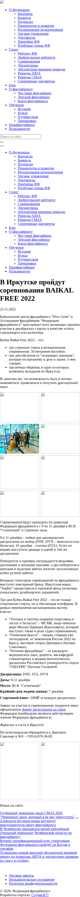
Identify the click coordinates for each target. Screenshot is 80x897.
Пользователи (19, 129)
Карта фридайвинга (33, 101)
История (24, 109)
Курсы (23, 113)
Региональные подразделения (40, 30)
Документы (26, 37)
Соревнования (29, 61)
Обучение (16, 105)
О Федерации (19, 10)
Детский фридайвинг (34, 97)
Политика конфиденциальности (33, 883)
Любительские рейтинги (36, 57)
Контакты (25, 14)
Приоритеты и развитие (36, 26)
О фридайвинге (21, 89)
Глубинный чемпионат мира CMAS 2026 (31, 813)
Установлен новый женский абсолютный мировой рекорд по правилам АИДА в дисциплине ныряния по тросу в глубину (39, 856)
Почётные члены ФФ (34, 45)
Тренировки (27, 121)
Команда (24, 18)
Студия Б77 (40, 895)
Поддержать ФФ (12, 868)
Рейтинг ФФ (27, 53)
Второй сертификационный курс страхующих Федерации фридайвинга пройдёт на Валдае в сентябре (35, 845)
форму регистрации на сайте (44, 709)
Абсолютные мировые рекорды (41, 69)
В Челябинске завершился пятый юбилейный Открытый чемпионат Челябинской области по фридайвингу (36, 833)
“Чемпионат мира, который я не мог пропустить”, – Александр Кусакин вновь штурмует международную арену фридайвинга (39, 821)
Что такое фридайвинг (35, 93)
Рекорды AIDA (29, 73)
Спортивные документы (36, 81)
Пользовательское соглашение (32, 879)
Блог (12, 85)
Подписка (25, 22)
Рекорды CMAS (30, 77)
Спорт (13, 49)
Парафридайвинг (22, 125)
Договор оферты (21, 875)
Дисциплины (28, 65)
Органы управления (33, 33)
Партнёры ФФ (29, 41)
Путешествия (28, 117)
